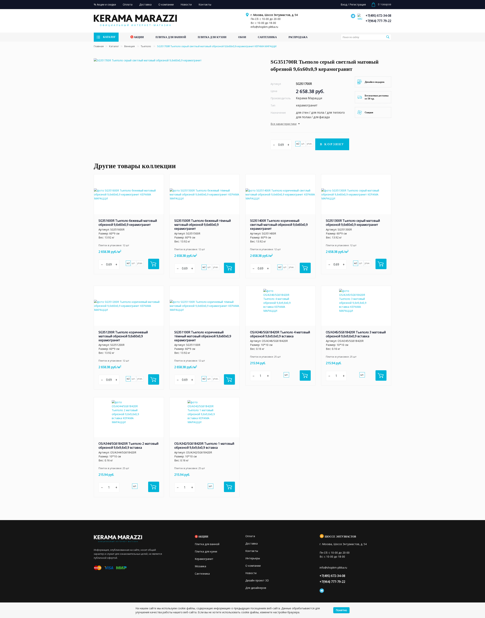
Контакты (251, 551)
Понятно (341, 610)
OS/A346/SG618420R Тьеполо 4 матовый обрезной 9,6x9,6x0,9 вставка (280, 334)
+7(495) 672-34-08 (378, 15)
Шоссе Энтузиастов (340, 536)
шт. (303, 143)
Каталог (114, 46)
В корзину (332, 144)
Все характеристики (283, 124)
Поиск (388, 37)
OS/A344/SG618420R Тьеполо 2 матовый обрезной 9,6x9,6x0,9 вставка (128, 445)
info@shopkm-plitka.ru (264, 27)
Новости (251, 573)
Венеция (129, 46)
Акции (203, 536)
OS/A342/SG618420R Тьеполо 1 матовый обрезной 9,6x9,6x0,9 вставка (204, 445)
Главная (99, 46)
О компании (253, 565)
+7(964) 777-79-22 (378, 21)
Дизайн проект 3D (257, 580)
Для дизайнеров (255, 588)
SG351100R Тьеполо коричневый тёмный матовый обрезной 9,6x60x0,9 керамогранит (202, 336)
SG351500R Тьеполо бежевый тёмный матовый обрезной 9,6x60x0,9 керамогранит (202, 225)
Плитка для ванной (207, 544)
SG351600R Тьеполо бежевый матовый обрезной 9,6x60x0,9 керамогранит (128, 223)
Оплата (250, 536)
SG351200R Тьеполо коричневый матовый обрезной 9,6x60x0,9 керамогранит (123, 336)
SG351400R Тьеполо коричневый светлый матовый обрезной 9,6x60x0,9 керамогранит (279, 225)
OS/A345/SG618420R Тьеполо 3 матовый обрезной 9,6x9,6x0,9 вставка (356, 334)
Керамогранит (204, 559)
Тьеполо (146, 46)
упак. (309, 143)
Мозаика (200, 566)
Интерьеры (252, 558)
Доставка (251, 543)
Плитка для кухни (206, 551)
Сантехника (202, 573)
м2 (297, 143)
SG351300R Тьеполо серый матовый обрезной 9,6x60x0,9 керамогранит (353, 223)
